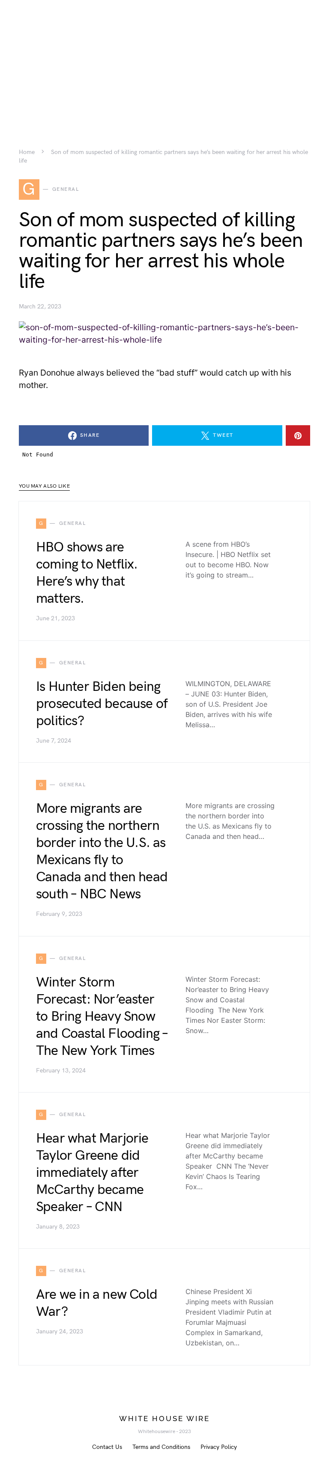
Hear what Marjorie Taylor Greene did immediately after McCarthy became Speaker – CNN (92, 1172)
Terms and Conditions (161, 1447)
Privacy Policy (218, 1447)
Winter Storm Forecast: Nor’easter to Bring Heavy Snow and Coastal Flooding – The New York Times (101, 1016)
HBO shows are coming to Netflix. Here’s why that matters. (87, 573)
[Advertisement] (164, 60)
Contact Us (107, 1447)
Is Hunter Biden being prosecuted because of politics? (101, 703)
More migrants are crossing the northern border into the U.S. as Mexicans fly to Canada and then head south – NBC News (101, 851)
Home (27, 152)
